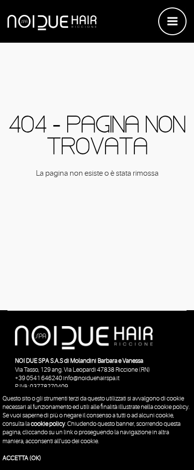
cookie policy (48, 423)
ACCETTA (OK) (21, 458)
